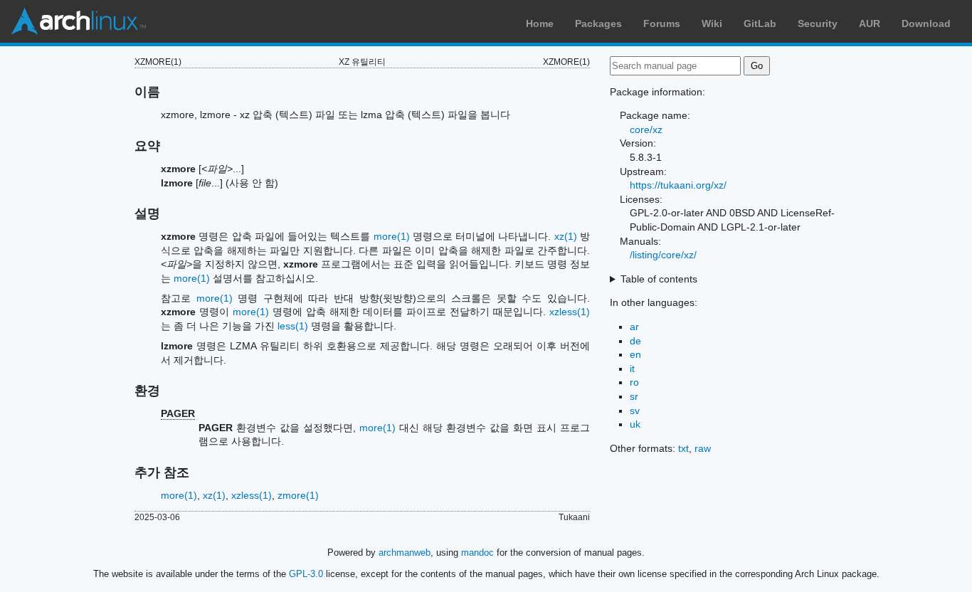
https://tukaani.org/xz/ (678, 185)
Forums (661, 23)
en (635, 354)
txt (683, 448)
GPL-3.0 (306, 574)
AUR (869, 23)
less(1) (293, 326)
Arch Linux (78, 21)
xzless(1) (569, 311)
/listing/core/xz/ (663, 254)
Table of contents (658, 279)
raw (702, 448)
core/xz (646, 129)
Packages (598, 23)
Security (818, 23)
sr (634, 396)
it (632, 368)
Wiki (712, 23)
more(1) (392, 236)
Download (926, 23)
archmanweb (404, 552)
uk (635, 424)
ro (634, 382)
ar (634, 326)
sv (635, 410)
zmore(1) (298, 495)
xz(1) (565, 236)
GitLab (760, 23)
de (635, 341)
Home (540, 23)
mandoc (477, 552)
